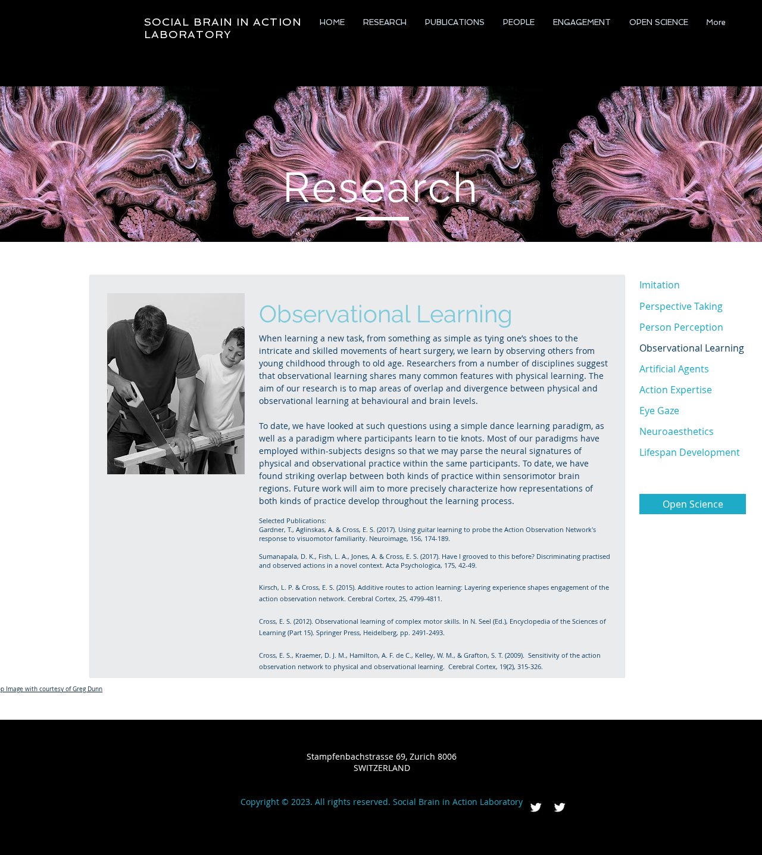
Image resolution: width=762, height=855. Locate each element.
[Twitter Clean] (535, 807)
